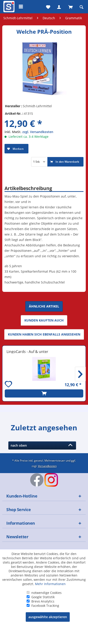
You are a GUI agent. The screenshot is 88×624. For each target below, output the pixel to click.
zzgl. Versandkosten (37, 132)
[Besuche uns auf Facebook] (37, 480)
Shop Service (18, 509)
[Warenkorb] (70, 6)
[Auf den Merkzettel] (9, 384)
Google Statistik (43, 597)
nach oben (20, 445)
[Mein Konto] (59, 6)
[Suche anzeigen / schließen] (81, 6)
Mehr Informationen (50, 584)
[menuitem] (8, 6)
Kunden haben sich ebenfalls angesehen (44, 334)
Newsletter (17, 536)
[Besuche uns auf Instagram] (51, 480)
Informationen (20, 523)
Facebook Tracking (45, 605)
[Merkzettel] (47, 6)
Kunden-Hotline (21, 496)
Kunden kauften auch (44, 320)
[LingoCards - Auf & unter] (44, 369)
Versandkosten (47, 466)
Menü (21, 6)
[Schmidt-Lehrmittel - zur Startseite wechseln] (8, 7)
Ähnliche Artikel (44, 306)
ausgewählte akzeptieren (47, 617)
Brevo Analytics (42, 601)
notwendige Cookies (46, 593)
